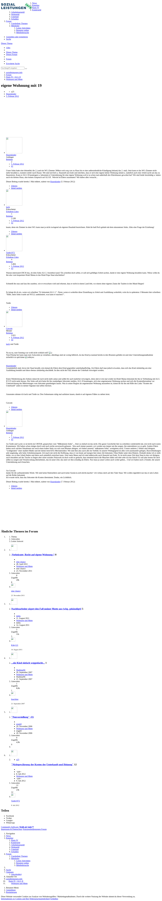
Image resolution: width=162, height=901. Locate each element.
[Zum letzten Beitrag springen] (13, 587)
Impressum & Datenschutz (11, 829)
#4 (12, 340)
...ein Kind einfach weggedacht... (28, 663)
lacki (8, 344)
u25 (17, 760)
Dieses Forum (11, 54)
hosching (14, 699)
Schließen (54, 899)
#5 (12, 440)
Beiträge (9, 159)
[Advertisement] (77, 117)
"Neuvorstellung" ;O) (22, 717)
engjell (19, 724)
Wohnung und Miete (24, 566)
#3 (12, 268)
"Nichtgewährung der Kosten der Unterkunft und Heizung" (42, 764)
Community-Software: (17, 827)
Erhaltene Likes (12, 212)
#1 (12, 166)
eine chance (21, 562)
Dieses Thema (6, 43)
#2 (12, 223)
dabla (18, 616)
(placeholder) (16, 874)
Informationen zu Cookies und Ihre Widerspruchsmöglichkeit (25, 899)
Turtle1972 (15, 801)
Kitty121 (14, 645)
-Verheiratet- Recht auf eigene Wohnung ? (33, 554)
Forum (8, 59)
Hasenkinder (11, 94)
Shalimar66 (20, 670)
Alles (8, 48)
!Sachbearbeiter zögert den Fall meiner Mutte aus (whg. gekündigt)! (46, 608)
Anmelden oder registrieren (17, 37)
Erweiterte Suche (13, 63)
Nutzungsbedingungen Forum (35, 829)
